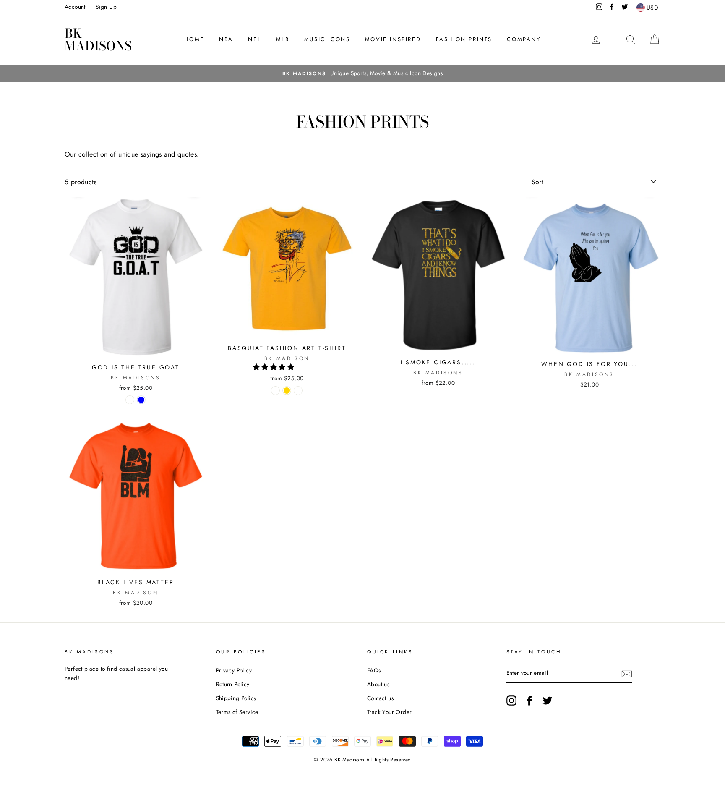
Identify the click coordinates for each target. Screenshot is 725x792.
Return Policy (233, 684)
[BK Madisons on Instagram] (511, 700)
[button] (274, 367)
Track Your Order (389, 712)
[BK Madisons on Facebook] (529, 700)
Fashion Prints (464, 39)
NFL (254, 39)
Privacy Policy (234, 670)
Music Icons (327, 39)
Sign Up (106, 7)
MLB (282, 39)
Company (523, 39)
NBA (226, 39)
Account (75, 7)
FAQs (374, 670)
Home (194, 39)
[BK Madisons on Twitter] (547, 700)
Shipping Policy (236, 698)
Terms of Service (237, 712)
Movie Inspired (393, 39)
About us (378, 684)
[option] (362, 73)
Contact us (380, 698)
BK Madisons (98, 39)
